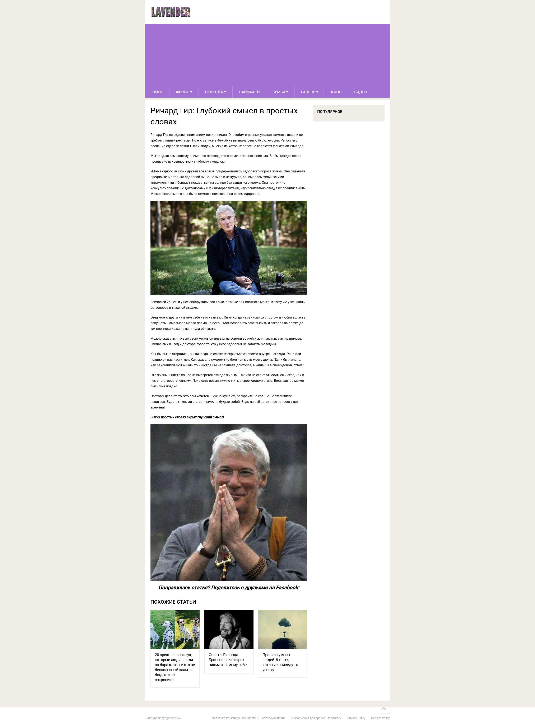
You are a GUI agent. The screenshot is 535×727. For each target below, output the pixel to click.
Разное (308, 92)
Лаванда (151, 718)
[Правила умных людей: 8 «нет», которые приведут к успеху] (282, 629)
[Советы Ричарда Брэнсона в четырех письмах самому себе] (228, 629)
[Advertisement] (267, 55)
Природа (214, 92)
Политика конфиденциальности (234, 718)
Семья (279, 92)
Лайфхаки (249, 92)
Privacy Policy (356, 718)
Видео (360, 92)
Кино (336, 92)
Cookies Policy (380, 718)
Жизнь (182, 92)
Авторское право (273, 718)
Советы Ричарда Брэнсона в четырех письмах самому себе (228, 659)
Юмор (157, 92)
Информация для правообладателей (316, 718)
